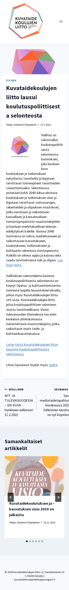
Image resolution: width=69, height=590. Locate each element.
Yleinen (11, 80)
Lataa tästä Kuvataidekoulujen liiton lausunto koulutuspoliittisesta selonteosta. (32, 349)
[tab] (27, 541)
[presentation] (34, 476)
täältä (53, 365)
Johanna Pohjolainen (25, 124)
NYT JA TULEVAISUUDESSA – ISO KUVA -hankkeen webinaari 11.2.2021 (19, 402)
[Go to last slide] (11, 497)
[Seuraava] (58, 497)
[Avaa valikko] (60, 21)
